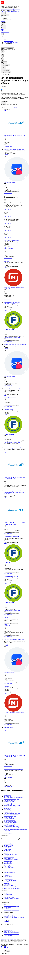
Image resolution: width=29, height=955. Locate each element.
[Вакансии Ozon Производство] (16, 169)
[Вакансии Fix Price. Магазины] (16, 320)
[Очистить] (3, 51)
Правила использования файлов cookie (10, 11)
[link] (3, 26)
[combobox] (7, 48)
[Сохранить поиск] (2, 55)
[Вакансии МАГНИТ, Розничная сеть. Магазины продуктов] (16, 277)
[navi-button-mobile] (2, 34)
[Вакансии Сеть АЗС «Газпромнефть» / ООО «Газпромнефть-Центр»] (16, 123)
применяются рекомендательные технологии (13, 938)
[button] (2, 29)
